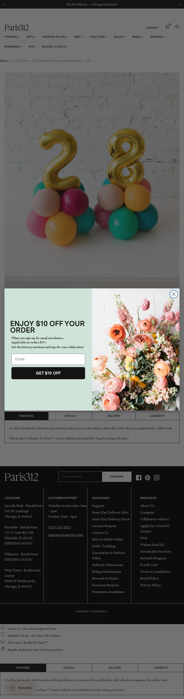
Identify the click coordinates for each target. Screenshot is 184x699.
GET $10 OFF (48, 373)
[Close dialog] (174, 294)
